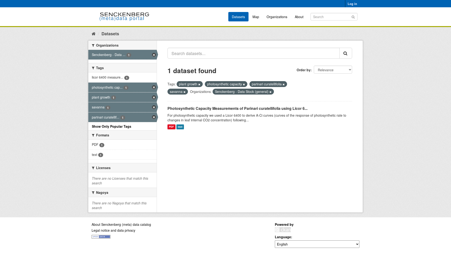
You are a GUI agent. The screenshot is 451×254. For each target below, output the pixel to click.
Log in (352, 3)
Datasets (238, 16)
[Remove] (199, 84)
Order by (304, 69)
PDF (171, 127)
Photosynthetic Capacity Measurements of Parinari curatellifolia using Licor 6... (237, 108)
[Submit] (353, 16)
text (180, 127)
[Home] (94, 33)
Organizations (277, 16)
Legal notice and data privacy (113, 230)
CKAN (283, 229)
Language (283, 236)
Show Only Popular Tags (111, 126)
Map (256, 16)
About (299, 16)
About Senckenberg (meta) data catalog (121, 224)
